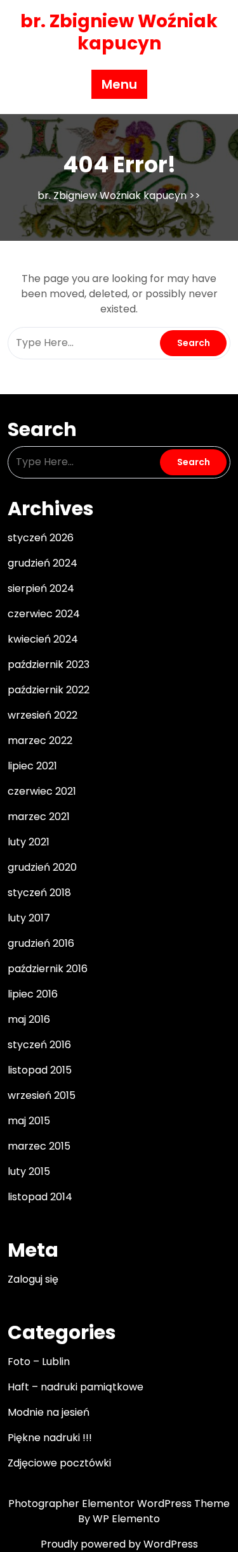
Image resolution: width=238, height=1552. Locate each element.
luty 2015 (29, 1171)
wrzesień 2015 (42, 1095)
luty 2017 (29, 918)
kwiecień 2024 (43, 639)
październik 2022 (48, 690)
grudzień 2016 (41, 943)
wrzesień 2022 (42, 715)
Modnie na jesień (48, 1412)
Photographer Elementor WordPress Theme (119, 1503)
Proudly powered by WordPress (119, 1544)
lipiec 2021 (32, 766)
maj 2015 (29, 1120)
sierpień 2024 (41, 588)
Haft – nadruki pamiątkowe (75, 1387)
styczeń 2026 (41, 537)
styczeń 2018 (39, 892)
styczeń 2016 (39, 1044)
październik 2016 (48, 968)
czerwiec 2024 (44, 613)
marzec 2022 (40, 740)
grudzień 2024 (42, 563)
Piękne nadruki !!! (50, 1437)
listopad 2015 (40, 1070)
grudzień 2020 (42, 867)
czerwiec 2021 (42, 791)
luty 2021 (29, 842)
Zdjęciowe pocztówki (59, 1463)
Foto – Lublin (39, 1361)
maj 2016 (29, 1019)
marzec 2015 (39, 1146)
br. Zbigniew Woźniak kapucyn (119, 32)
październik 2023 (48, 664)
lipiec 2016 (33, 994)
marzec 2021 (39, 816)
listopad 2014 (40, 1197)
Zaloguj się (33, 1279)
